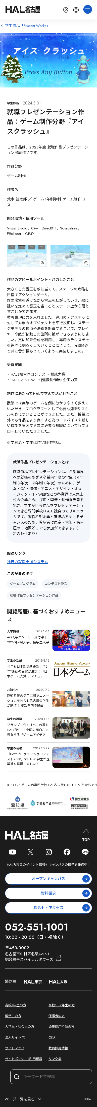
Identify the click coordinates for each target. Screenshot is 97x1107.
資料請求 (48, 893)
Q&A (51, 1037)
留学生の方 (13, 1016)
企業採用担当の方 (61, 1026)
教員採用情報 (58, 1048)
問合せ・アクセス (48, 908)
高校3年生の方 (15, 1005)
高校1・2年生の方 (61, 1005)
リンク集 (54, 1059)
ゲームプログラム (23, 583)
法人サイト (13, 1037)
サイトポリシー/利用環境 (23, 1059)
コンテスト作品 (56, 583)
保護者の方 (56, 1016)
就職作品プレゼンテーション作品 (34, 595)
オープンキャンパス (48, 879)
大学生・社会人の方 (19, 1026)
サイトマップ (14, 1048)
